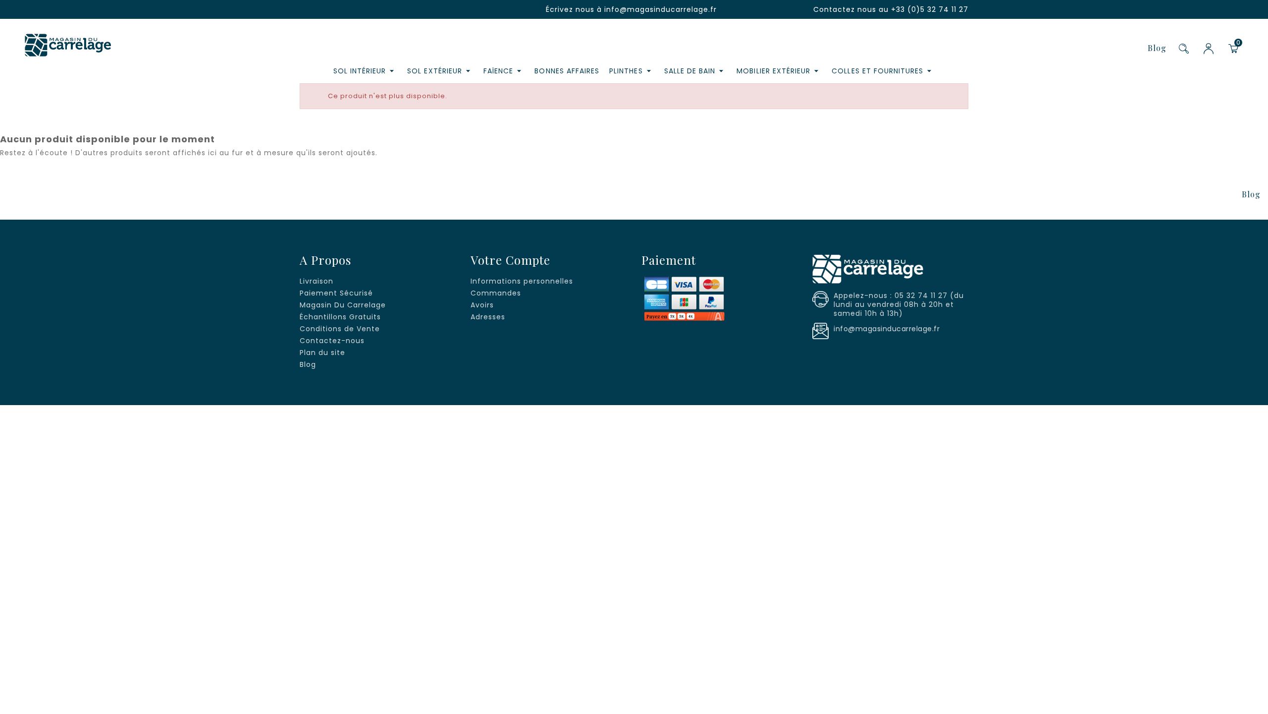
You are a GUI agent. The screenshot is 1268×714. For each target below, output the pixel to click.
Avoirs (482, 305)
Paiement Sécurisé (336, 293)
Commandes (496, 293)
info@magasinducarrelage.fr (660, 9)
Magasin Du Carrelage (343, 305)
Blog (1157, 48)
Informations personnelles (522, 281)
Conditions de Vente (340, 329)
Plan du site (322, 352)
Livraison (316, 281)
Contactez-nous (332, 341)
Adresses (488, 317)
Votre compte (510, 259)
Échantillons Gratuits (340, 317)
